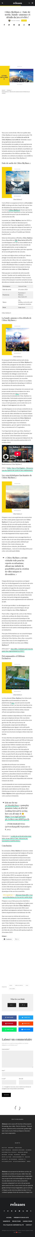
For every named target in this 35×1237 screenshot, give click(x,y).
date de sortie (19, 985)
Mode (24, 1154)
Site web (21, 1078)
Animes (11, 1147)
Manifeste (6, 1221)
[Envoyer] (19, 25)
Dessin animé (23, 1152)
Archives (19, 1147)
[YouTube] (19, 1211)
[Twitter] (8, 1211)
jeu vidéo (12, 988)
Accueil (9, 1217)
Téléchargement (20, 1161)
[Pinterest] (12, 1211)
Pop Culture (7, 1156)
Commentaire (6, 1049)
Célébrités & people (10, 1152)
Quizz (28, 1156)
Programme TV (18, 1156)
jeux (12, 703)
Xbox (17, 393)
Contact (29, 1225)
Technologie (7, 1161)
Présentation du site (21, 1217)
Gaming (24, 20)
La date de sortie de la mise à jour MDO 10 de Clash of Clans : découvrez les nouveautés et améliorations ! (16, 838)
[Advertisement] (17, 50)
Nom (3, 1070)
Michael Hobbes (15, 20)
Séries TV (22, 1159)
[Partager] (4, 25)
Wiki (29, 1161)
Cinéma (29, 1149)
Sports (5, 1159)
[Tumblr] (30, 1211)
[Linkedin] (23, 1211)
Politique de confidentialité (13, 1225)
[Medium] (27, 1211)
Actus (5, 1147)
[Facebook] (4, 1211)
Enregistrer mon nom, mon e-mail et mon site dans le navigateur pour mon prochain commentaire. (16, 1087)
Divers (5, 1154)
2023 (11, 985)
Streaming (13, 1159)
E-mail (4, 1078)
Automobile (7, 1149)
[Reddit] (15, 1211)
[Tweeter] (9, 25)
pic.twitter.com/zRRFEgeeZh (17, 819)
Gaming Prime (27, 1221)
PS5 (16, 240)
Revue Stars (16, 1221)
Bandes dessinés (19, 1149)
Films (11, 1154)
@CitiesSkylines (12, 805)
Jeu (27, 985)
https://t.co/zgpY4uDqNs (15, 816)
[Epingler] (14, 25)
